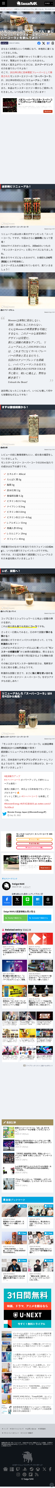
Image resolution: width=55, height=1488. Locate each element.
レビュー (4, 43)
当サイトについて (17, 1429)
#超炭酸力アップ (12, 776)
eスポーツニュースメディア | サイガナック (28, 1465)
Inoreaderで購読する (40, 918)
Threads (48, 903)
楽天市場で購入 (35, 843)
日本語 (47, 3)
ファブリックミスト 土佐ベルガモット (39, 1065)
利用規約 (42, 1429)
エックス (17, 903)
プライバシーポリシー (11, 1433)
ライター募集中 (27, 1433)
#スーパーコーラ (12, 780)
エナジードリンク (10, 878)
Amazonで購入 (35, 839)
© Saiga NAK (27, 1479)
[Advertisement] (27, 152)
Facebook (7, 903)
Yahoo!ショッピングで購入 (35, 847)
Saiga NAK (27, 3)
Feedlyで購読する (15, 918)
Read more (45, 868)
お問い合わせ (31, 1429)
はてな (38, 900)
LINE (27, 903)
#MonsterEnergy (12, 804)
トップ (5, 1429)
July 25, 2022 (15, 815)
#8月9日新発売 (27, 804)
